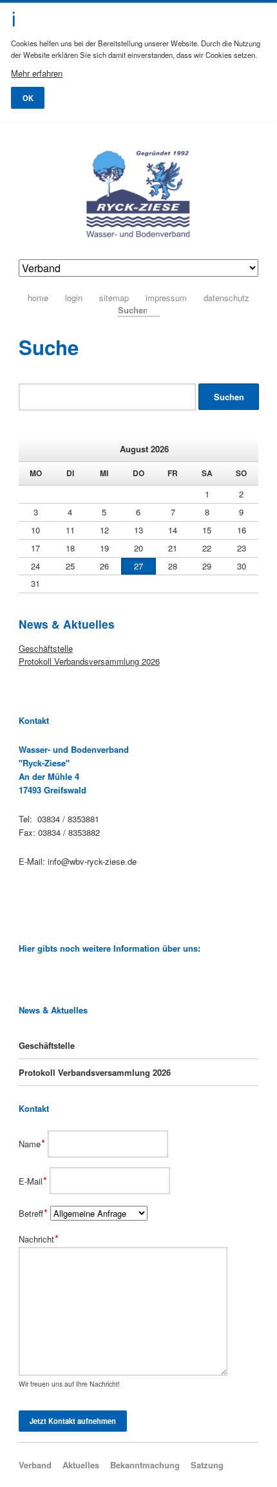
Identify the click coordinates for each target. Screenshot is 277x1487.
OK (28, 98)
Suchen (155, 309)
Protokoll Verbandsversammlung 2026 (89, 661)
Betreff (35, 1213)
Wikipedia (24, 977)
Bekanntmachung (145, 1465)
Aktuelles (80, 1465)
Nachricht (39, 1239)
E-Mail (34, 1181)
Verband (35, 1465)
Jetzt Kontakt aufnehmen (73, 1421)
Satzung (207, 1465)
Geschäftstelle (46, 648)
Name (33, 1144)
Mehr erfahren (36, 73)
